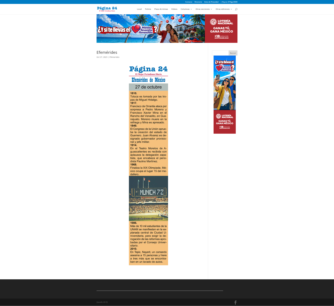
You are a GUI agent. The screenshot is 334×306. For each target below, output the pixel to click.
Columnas (185, 9)
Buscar (233, 53)
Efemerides (114, 57)
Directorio (198, 2)
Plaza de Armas (161, 9)
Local (139, 9)
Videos (174, 9)
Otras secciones (203, 9)
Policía (148, 9)
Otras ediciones (223, 9)
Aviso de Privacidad (211, 2)
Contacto (188, 2)
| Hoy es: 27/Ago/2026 (229, 2)
